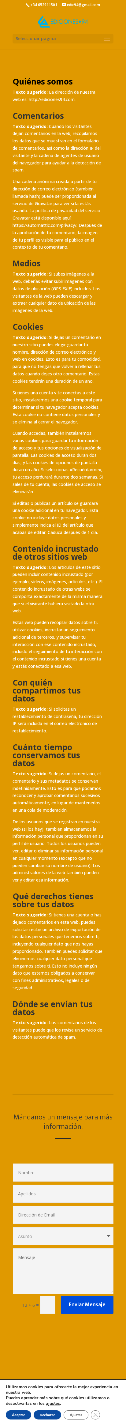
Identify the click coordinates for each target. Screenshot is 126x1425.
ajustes (53, 1403)
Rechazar (47, 1414)
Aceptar (18, 1414)
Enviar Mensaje (87, 1304)
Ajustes (76, 1414)
